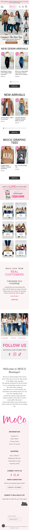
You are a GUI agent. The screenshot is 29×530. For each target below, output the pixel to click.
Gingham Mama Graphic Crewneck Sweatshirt (6, 167)
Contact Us (14, 436)
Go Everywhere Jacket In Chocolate (7, 118)
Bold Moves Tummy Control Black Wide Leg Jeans (6, 73)
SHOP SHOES (8, 253)
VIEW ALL (14, 86)
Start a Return (14, 455)
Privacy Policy (14, 441)
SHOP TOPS (21, 215)
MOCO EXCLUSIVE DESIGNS (21, 252)
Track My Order (14, 463)
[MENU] (2, 6)
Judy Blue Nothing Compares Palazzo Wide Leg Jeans (20, 119)
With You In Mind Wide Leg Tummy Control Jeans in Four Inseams (21, 73)
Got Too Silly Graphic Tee (21, 166)
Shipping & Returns (14, 458)
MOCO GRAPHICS (8, 234)
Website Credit (14, 528)
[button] (2, 6)
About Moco (14, 439)
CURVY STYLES (21, 234)
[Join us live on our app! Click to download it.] (14, 192)
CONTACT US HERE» (14, 487)
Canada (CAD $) (13, 519)
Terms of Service (14, 444)
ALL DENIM (8, 215)
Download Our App (14, 461)
